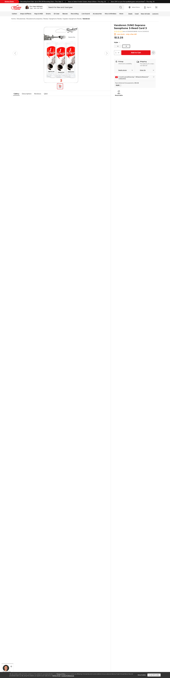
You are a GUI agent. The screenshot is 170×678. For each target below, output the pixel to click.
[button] (33, 7)
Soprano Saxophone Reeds (72, 19)
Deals (130, 14)
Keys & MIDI (38, 14)
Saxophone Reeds (55, 19)
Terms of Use (56, 676)
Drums (48, 14)
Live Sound (86, 14)
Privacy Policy (61, 674)
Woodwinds (21, 19)
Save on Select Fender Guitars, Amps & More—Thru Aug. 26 (87, 1)
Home (13, 19)
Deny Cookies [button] (142, 675)
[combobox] (117, 52)
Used (137, 14)
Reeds (45, 19)
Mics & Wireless (110, 14)
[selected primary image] (61, 53)
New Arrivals (145, 14)
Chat (31, 8)
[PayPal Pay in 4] (118, 85)
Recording (75, 14)
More (121, 14)
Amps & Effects (25, 14)
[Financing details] (153, 77)
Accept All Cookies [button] (153, 675)
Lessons (155, 14)
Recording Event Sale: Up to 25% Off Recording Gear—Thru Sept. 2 (41, 1)
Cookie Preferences (67, 676)
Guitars (14, 14)
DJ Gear (56, 14)
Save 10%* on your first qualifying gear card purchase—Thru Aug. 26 (132, 1)
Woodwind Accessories (34, 19)
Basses (65, 14)
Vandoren (86, 19)
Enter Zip (143, 70)
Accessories (97, 14)
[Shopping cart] (156, 7)
